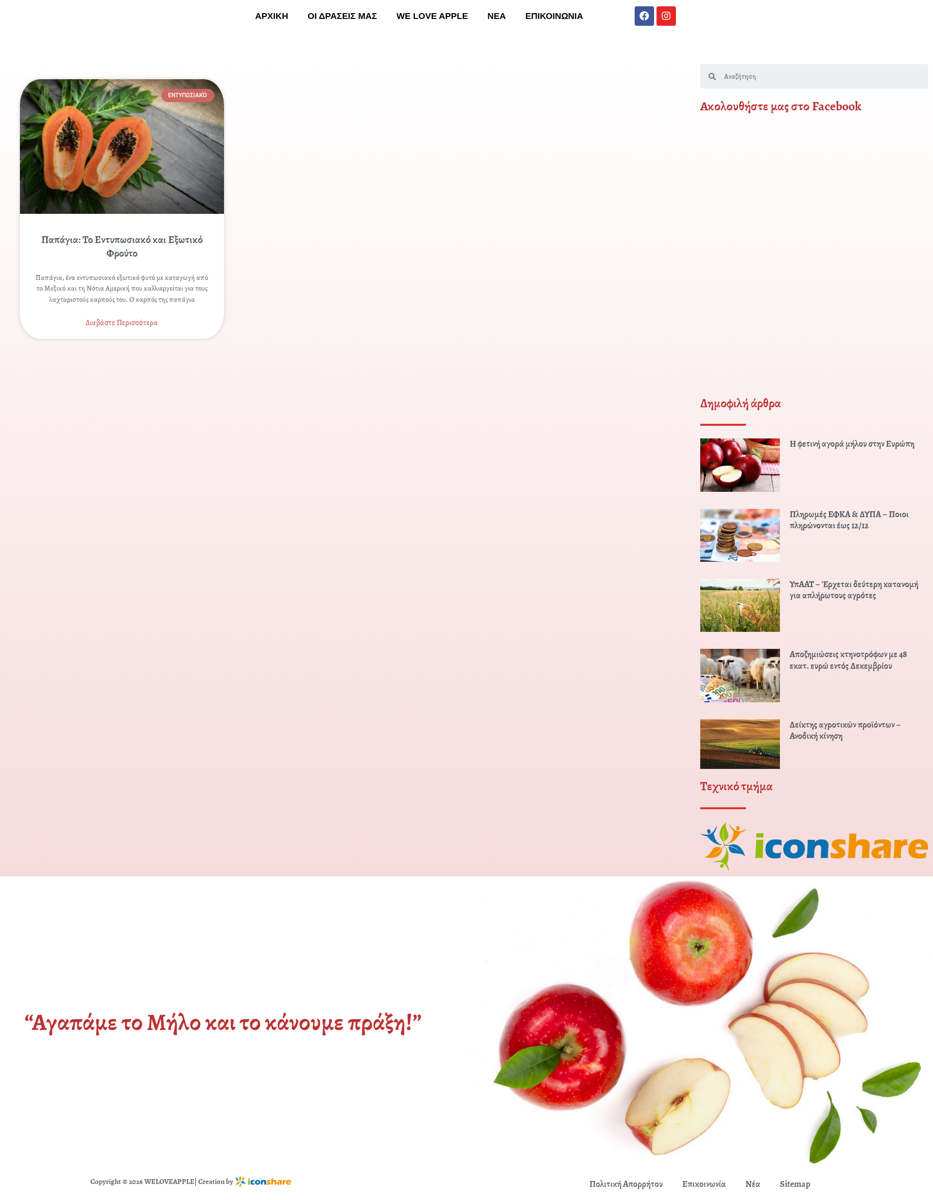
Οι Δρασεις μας (342, 16)
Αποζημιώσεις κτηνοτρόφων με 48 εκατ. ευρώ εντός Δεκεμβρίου (848, 659)
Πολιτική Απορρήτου (626, 1184)
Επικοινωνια (554, 16)
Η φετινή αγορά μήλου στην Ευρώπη (852, 444)
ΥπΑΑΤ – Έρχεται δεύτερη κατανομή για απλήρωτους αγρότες (854, 589)
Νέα (752, 1184)
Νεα (496, 16)
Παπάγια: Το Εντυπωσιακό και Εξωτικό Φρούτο (122, 246)
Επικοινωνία (704, 1184)
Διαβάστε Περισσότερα (122, 322)
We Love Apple (432, 16)
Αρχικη (271, 16)
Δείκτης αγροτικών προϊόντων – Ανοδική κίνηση (845, 730)
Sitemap (795, 1184)
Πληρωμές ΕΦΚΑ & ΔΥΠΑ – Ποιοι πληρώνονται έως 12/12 (849, 519)
